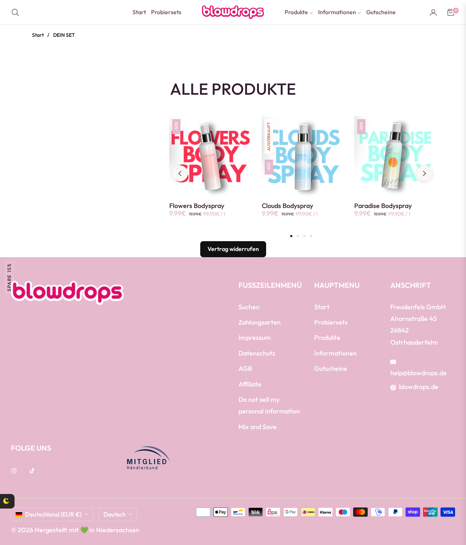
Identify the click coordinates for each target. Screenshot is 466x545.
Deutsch (114, 514)
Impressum (254, 337)
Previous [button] (180, 173)
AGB (245, 368)
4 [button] (311, 236)
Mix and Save (257, 427)
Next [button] (424, 173)
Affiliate (249, 384)
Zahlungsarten (259, 322)
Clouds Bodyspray (287, 205)
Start (38, 35)
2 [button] (298, 236)
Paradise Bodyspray (383, 205)
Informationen (335, 353)
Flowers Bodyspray (196, 205)
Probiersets (331, 322)
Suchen (249, 307)
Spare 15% (9, 277)
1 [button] (291, 236)
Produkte (327, 337)
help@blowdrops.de (418, 373)
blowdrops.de (418, 387)
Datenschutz (256, 353)
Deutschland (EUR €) (53, 514)
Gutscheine (330, 368)
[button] (17, 12)
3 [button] (304, 236)
